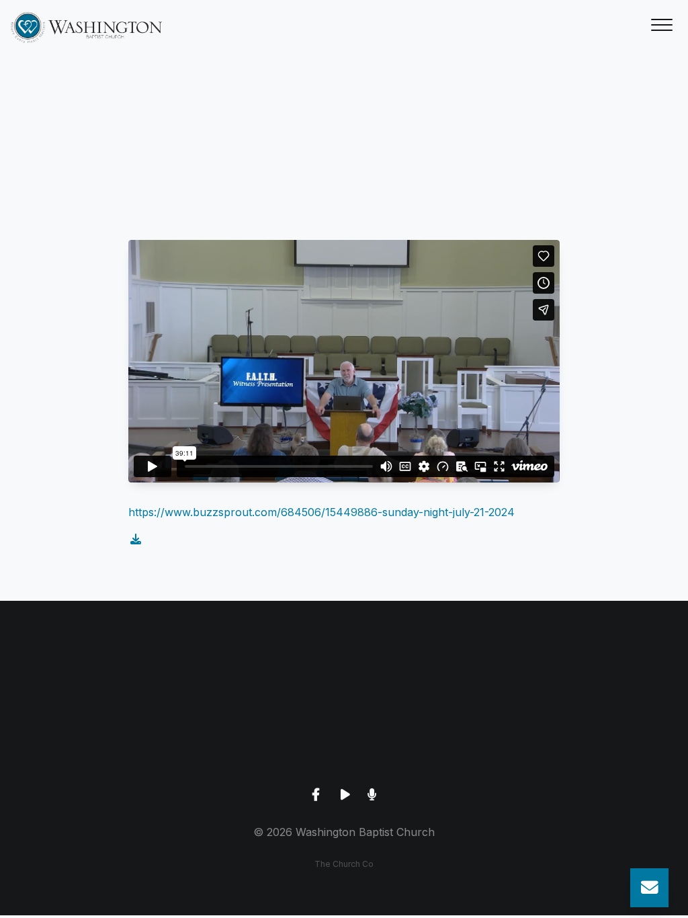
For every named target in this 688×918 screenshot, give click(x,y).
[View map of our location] (344, 675)
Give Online (573, 750)
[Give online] (573, 675)
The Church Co (344, 864)
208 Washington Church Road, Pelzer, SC (344, 750)
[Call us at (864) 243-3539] (115, 675)
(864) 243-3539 (115, 750)
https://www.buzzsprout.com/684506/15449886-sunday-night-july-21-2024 (321, 512)
